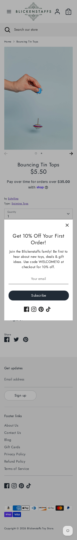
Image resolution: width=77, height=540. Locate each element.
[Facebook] (26, 309)
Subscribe (38, 295)
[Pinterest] (41, 309)
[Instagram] (33, 309)
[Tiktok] (48, 309)
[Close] (67, 225)
